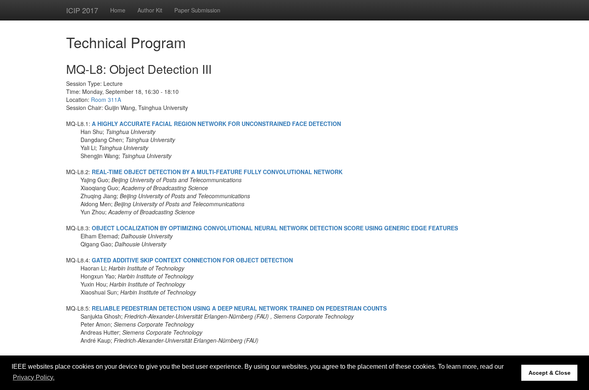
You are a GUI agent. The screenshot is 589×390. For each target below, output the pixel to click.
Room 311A (106, 99)
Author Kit (149, 10)
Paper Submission (197, 10)
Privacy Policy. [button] (33, 377)
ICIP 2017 (82, 10)
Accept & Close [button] (549, 373)
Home (117, 10)
